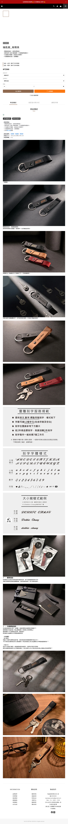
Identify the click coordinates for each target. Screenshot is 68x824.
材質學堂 (15, 796)
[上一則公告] (2, 2)
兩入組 (9, 130)
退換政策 (34, 796)
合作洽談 (15, 804)
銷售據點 (15, 800)
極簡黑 (12, 134)
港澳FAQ (34, 800)
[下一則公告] (66, 2)
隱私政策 (34, 804)
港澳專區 (15, 802)
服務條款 (34, 802)
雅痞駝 (17, 134)
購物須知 (34, 794)
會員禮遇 (15, 798)
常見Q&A (34, 798)
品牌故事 (15, 794)
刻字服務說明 (7, 118)
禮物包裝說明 (16, 118)
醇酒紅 (21, 134)
